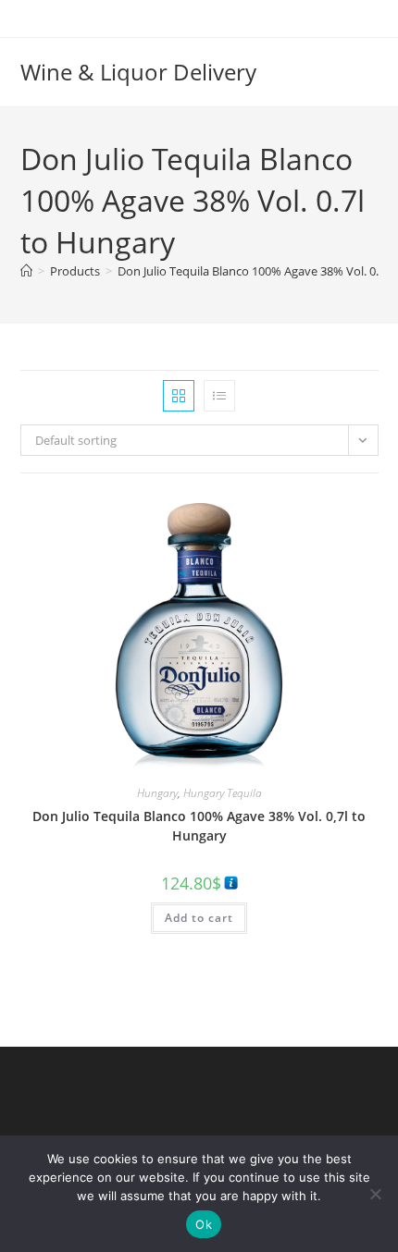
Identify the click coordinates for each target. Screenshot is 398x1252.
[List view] (219, 395)
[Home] (26, 271)
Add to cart (199, 918)
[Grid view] (178, 395)
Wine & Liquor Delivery (138, 71)
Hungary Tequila (222, 793)
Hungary (157, 793)
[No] (375, 1193)
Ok (203, 1224)
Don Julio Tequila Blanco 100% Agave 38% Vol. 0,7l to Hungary (199, 825)
